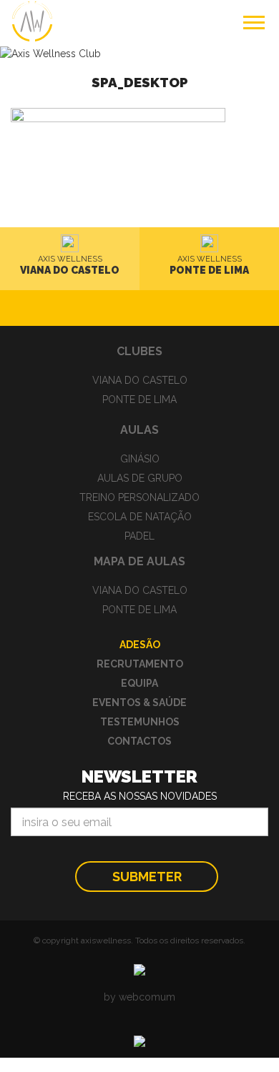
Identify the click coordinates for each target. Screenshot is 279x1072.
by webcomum (139, 997)
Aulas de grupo (139, 478)
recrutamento (140, 664)
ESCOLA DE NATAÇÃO (140, 516)
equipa (139, 683)
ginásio (140, 459)
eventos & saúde (139, 702)
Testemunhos (140, 722)
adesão (139, 644)
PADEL (139, 536)
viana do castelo (139, 380)
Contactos (139, 741)
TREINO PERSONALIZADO (139, 497)
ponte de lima (139, 399)
